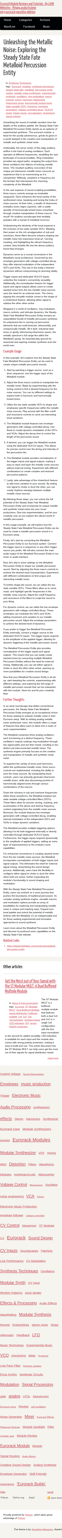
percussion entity (44, 89)
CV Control (9, 1225)
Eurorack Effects (45, 1417)
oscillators (22, 96)
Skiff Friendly (38, 1474)
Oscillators (48, 1271)
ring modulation (36, 96)
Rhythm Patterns (11, 1293)
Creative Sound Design (15, 1465)
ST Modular (46, 1225)
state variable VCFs (16, 106)
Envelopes (9, 1084)
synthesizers (41, 1107)
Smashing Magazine (42, 1529)
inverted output (32, 1020)
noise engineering (12, 1196)
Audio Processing (15, 1107)
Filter (50, 1427)
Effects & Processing (18, 1303)
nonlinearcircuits (25, 1174)
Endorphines (20, 1325)
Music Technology (12, 1345)
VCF (41, 1153)
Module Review (27, 1435)
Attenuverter (46, 1174)
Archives (45, 20)
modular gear (7, 1436)
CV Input (34, 1283)
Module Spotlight (34, 1427)
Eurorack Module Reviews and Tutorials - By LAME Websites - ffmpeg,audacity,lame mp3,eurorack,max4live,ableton (27, 7)
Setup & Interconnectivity (25, 1003)
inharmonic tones (15, 103)
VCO (4, 1355)
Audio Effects (48, 1303)
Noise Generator (11, 1417)
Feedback (23, 1335)
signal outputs (13, 116)
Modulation (9, 1384)
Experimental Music (39, 1345)
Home (7, 20)
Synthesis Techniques (20, 83)
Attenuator (7, 1335)
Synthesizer (50, 1119)
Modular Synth (12, 1282)
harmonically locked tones (38, 103)
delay (32, 1355)
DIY (27, 1023)
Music (46, 26)
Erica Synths (8, 1374)
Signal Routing (10, 1456)
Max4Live (9, 26)
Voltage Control (13, 1184)
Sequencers (41, 1396)
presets (5, 1140)
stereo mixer (40, 1325)
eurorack (19, 1006)
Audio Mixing (29, 1456)
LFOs (26, 1396)
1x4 (20, 1016)
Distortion (17, 1164)
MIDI (3, 1164)
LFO (36, 1335)
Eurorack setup (8, 1406)
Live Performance (11, 1261)
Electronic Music (26, 1095)
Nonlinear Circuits (31, 1374)
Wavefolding (8, 1314)
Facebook (29, 26)
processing (18, 1355)
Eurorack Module (15, 1445)
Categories (25, 20)
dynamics (32, 106)
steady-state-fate (15, 89)
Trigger (4, 1095)
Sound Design (40, 1238)
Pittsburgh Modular (10, 1427)
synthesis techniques (43, 86)
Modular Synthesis (35, 1314)
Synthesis (43, 1355)
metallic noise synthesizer (27, 93)
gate (3, 1396)
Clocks (40, 1196)
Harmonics (33, 1119)
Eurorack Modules (31, 1139)
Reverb (5, 1325)
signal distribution (18, 1013)
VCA (30, 1196)
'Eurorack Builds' (31, 1484)
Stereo (19, 1119)
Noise (54, 1325)
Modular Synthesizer (18, 1152)
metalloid (29, 89)
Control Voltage (10, 1074)
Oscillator (51, 1185)
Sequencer (29, 1225)
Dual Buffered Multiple (28, 1010)
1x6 (30, 1016)
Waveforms (46, 1164)
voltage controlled (35, 1215)
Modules (5, 1174)
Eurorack (16, 86)
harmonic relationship (33, 99)
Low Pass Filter (10, 1365)
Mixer (29, 1416)
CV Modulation (36, 1261)
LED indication (16, 1023)
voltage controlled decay (31, 109)
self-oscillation (38, 1406)
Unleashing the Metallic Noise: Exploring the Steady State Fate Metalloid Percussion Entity (28, 57)
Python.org (18, 1497)
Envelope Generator (13, 1474)
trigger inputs (20, 113)
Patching (46, 1251)
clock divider (33, 1293)
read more (53, 1058)
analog (9, 93)
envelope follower (11, 1215)
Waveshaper (36, 1185)
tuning (18, 99)
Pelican (4, 1497)
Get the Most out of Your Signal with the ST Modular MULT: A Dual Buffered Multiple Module (30, 986)
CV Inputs (9, 1250)
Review (23, 1406)
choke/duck (49, 113)
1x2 (25, 1016)
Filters (32, 1164)
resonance (7, 1484)
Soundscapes (29, 1251)
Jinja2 (32, 1497)
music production (36, 1084)
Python (21, 1518)
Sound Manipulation (33, 1074)
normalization (35, 113)
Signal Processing (37, 1384)
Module (37, 1446)
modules (26, 86)
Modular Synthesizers (36, 1129)
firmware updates (32, 1366)
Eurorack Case (10, 1129)
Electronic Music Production (18, 1206)
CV (2, 1238)
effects (6, 1118)
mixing (51, 1153)
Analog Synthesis (44, 1465)
